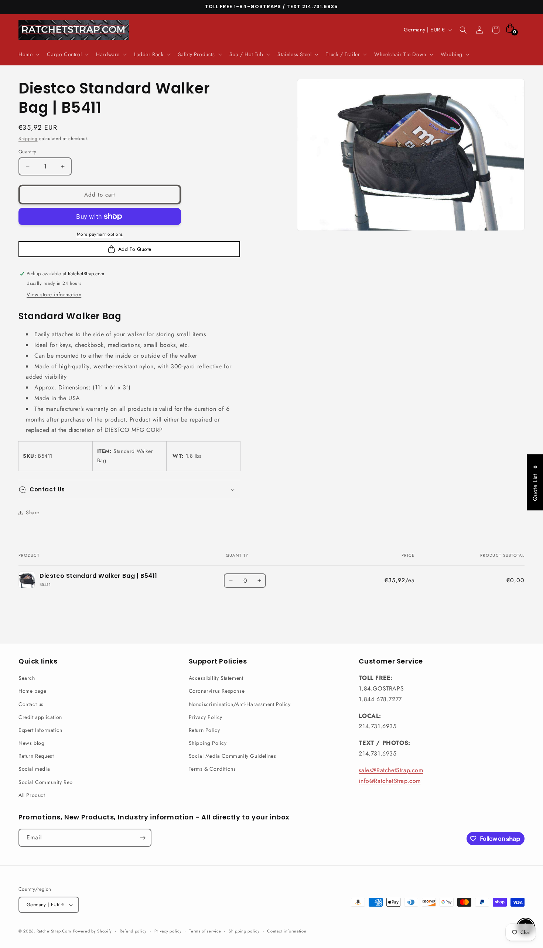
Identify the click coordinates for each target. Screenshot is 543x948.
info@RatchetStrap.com (390, 781)
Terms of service (205, 931)
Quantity (27, 151)
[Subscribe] (142, 838)
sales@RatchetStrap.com (391, 770)
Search (26, 678)
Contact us (31, 704)
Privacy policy (168, 931)
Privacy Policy (205, 717)
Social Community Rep (45, 782)
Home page (32, 691)
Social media (34, 769)
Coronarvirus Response (217, 691)
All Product (31, 795)
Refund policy (133, 931)
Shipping (28, 138)
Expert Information (40, 730)
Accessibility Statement (216, 678)
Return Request (36, 756)
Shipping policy (244, 931)
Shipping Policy (208, 743)
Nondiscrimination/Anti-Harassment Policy (240, 704)
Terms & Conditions (212, 769)
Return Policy (204, 730)
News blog (31, 743)
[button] (28, 54)
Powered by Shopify (92, 931)
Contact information (286, 931)
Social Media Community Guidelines (232, 756)
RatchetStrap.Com (54, 931)
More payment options (100, 234)
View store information (54, 294)
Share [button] (33, 512)
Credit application (40, 717)
